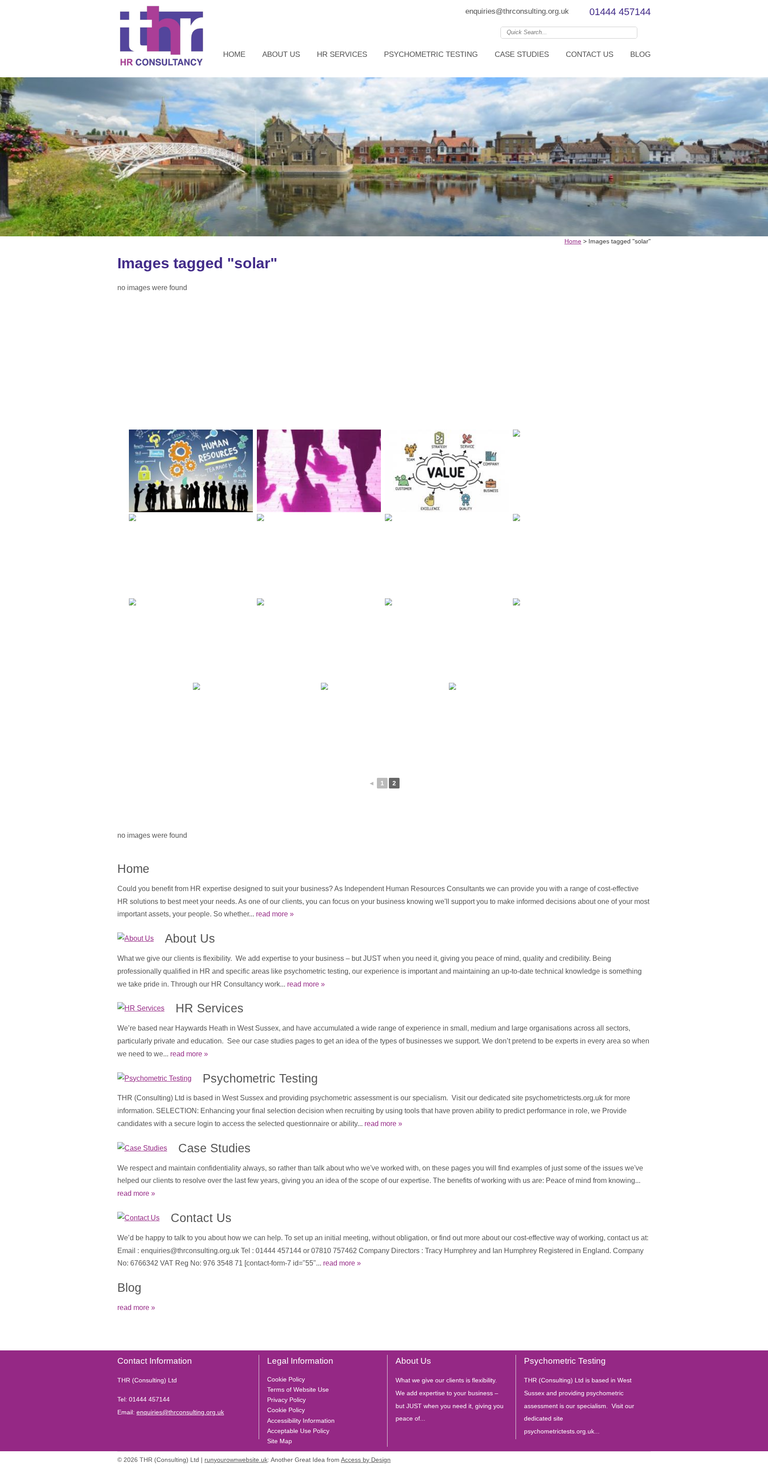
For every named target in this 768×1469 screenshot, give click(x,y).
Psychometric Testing (431, 54)
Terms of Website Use (298, 1389)
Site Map (279, 1441)
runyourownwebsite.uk (236, 1460)
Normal (606, 1458)
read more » (275, 914)
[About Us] (135, 938)
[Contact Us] (138, 1218)
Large (619, 1458)
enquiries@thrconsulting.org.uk (517, 11)
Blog (640, 54)
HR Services (342, 54)
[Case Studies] (142, 1148)
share (121, 1337)
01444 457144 (620, 11)
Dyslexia (632, 1458)
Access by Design (366, 1460)
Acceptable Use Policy (298, 1430)
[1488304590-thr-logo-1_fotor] (161, 38)
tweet (132, 1337)
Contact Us (589, 54)
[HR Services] (140, 1008)
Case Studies (522, 54)
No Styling (646, 1458)
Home (234, 54)
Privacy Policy (286, 1399)
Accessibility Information (301, 1420)
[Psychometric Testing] (154, 1078)
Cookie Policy (286, 1379)
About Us (281, 54)
